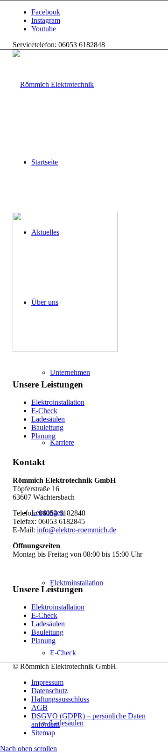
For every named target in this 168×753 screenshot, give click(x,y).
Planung (43, 436)
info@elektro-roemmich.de (76, 530)
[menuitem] (93, 162)
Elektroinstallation (57, 402)
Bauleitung (47, 427)
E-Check (44, 411)
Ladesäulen (48, 419)
